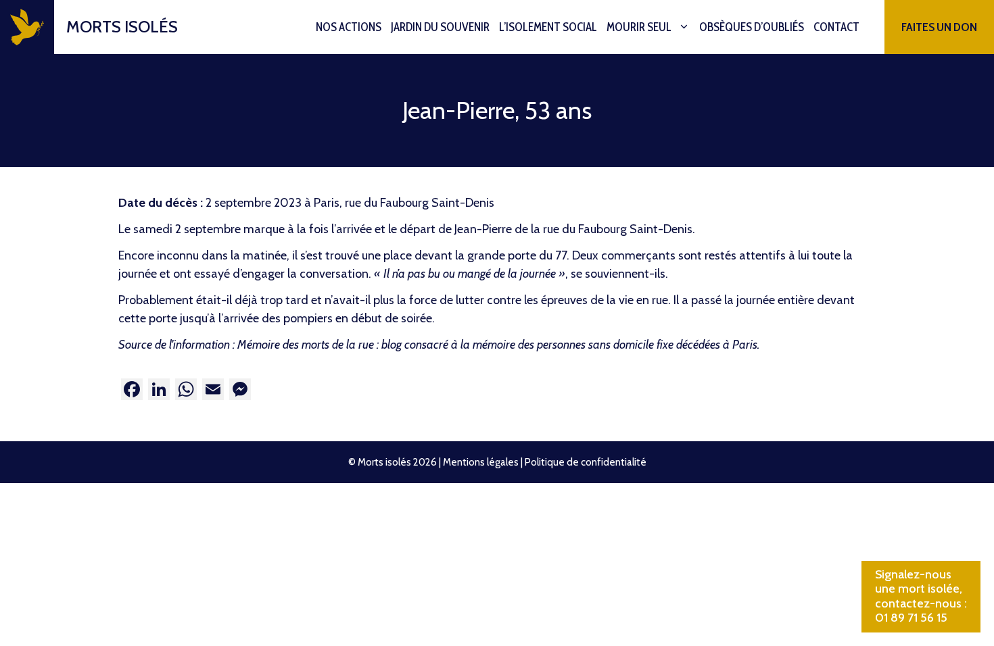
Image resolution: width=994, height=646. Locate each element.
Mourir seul (639, 27)
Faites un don (939, 27)
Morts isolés (122, 26)
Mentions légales (481, 462)
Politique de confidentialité (585, 462)
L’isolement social (548, 27)
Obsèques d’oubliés (751, 27)
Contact (836, 27)
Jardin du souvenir (440, 27)
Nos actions (348, 27)
